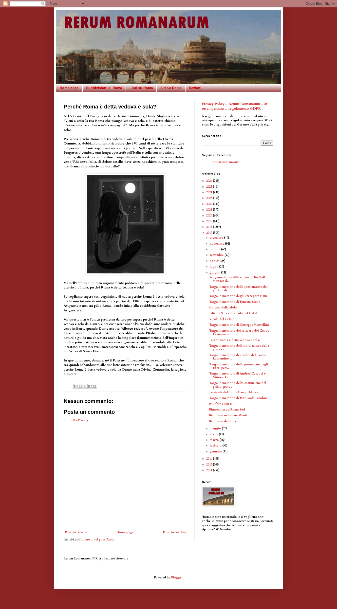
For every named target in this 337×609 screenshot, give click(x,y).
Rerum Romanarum (226, 162)
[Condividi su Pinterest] (94, 386)
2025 (209, 187)
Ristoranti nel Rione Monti (228, 415)
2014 (209, 470)
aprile (214, 434)
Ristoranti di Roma (222, 421)
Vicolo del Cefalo (221, 319)
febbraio (216, 446)
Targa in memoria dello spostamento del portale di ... (238, 288)
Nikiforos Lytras (220, 404)
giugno (215, 272)
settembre (217, 255)
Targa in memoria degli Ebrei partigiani (238, 296)
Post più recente (76, 532)
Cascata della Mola (223, 307)
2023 (209, 198)
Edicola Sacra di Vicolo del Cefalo (234, 313)
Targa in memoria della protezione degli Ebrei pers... (238, 366)
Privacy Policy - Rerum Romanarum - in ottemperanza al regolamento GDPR (234, 106)
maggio (216, 428)
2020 (209, 215)
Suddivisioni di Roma (104, 88)
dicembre (217, 238)
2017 (209, 233)
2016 (209, 459)
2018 (209, 227)
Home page (69, 88)
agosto (215, 261)
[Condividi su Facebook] (89, 386)
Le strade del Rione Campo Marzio (234, 392)
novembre (217, 244)
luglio (214, 267)
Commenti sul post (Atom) (97, 539)
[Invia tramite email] (75, 386)
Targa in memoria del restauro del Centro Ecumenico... (239, 332)
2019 (209, 221)
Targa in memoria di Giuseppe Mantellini (239, 325)
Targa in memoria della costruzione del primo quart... (237, 384)
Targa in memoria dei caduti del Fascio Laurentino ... (237, 356)
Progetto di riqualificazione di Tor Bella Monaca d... (238, 279)
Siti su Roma (171, 88)
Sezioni (195, 88)
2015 (209, 464)
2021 (209, 210)
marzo (215, 440)
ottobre (215, 249)
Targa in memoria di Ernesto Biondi (235, 302)
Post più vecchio (174, 532)
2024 (209, 192)
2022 (209, 204)
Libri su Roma (141, 88)
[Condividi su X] (85, 386)
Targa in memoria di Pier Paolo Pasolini (238, 398)
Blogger (177, 577)
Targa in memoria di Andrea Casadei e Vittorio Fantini (237, 375)
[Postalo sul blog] (80, 386)
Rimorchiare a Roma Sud (227, 410)
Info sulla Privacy (76, 420)
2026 (209, 181)
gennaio (216, 451)
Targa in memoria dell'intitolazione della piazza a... (239, 347)
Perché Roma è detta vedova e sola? (234, 340)
